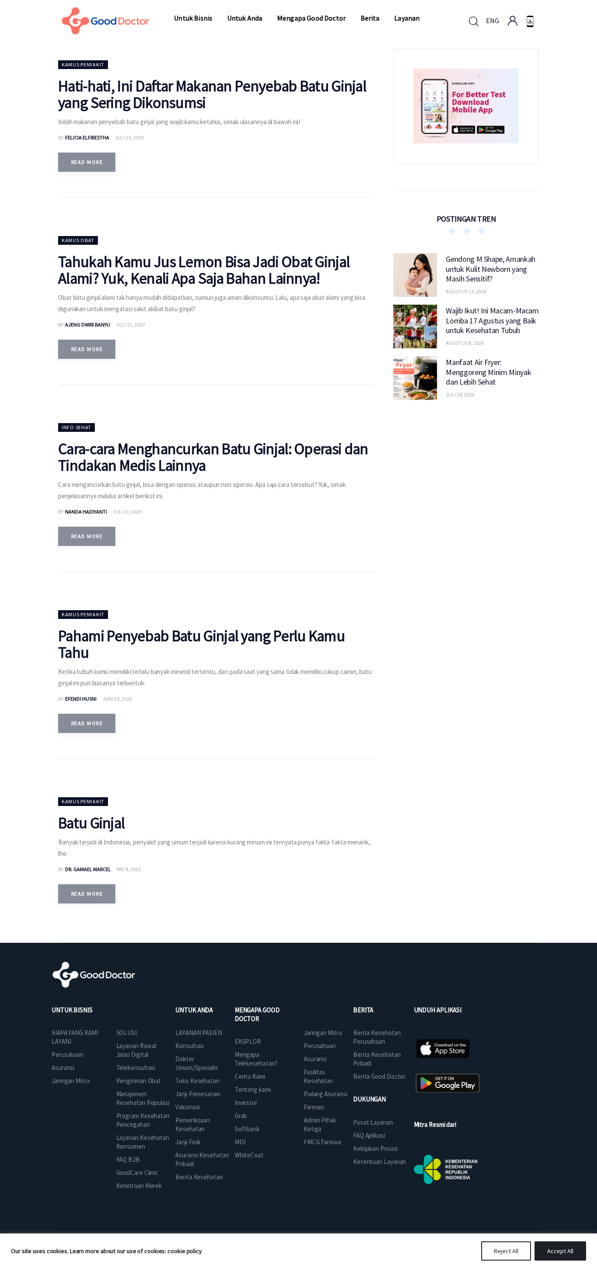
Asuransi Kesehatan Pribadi (202, 1159)
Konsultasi (189, 1046)
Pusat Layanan (373, 1122)
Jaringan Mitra (71, 1081)
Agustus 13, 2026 (466, 291)
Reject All (506, 1251)
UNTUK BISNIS (72, 1010)
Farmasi (314, 1107)
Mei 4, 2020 (129, 869)
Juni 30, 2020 (117, 698)
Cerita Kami (250, 1076)
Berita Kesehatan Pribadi (376, 1058)
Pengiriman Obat (138, 1081)
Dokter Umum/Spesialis (196, 1063)
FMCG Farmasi (322, 1142)
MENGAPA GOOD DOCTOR (257, 1014)
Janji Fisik (188, 1142)
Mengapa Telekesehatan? (256, 1058)
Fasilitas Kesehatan (318, 1076)
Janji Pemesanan (197, 1094)
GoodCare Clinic (137, 1172)
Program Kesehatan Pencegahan (143, 1120)
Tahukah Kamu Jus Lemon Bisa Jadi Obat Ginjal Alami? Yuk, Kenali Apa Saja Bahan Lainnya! (204, 270)
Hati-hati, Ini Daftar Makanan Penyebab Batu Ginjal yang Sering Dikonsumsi (212, 94)
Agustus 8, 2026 (465, 343)
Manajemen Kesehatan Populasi (143, 1098)
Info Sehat (76, 427)
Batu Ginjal (91, 823)
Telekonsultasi (136, 1067)
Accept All (560, 1251)
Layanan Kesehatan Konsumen (142, 1141)
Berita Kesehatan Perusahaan (376, 1037)
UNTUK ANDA (194, 1010)
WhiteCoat (249, 1155)
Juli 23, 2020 (129, 137)
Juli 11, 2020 (130, 324)
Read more (87, 162)
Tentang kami (253, 1089)
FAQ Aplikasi (369, 1135)
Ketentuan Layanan (379, 1161)
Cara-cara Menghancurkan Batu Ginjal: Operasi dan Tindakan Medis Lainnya (213, 457)
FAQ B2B (128, 1159)
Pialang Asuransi (325, 1094)
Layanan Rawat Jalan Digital (136, 1050)
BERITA (363, 1010)
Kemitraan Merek (139, 1185)
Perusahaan (67, 1054)
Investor (246, 1102)
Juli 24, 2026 (460, 394)
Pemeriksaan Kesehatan (192, 1124)
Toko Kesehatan (197, 1081)
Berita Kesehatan (198, 1177)
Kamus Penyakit (83, 64)
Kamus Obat (78, 240)
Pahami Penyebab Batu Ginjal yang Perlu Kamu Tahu (201, 644)
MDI (240, 1142)
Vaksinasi (187, 1107)
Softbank (247, 1129)
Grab (241, 1116)
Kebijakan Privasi (375, 1148)
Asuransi (63, 1067)
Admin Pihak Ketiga (320, 1124)
